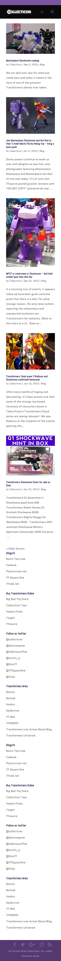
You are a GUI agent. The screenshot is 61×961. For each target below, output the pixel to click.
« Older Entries (15, 549)
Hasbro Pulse (14, 612)
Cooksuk (11, 565)
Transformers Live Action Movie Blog (29, 729)
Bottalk (10, 698)
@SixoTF (11, 664)
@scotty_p (13, 658)
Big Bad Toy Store (17, 599)
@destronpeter (15, 646)
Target (10, 618)
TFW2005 (12, 723)
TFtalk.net (12, 584)
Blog (42, 64)
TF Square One (15, 578)
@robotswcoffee (16, 652)
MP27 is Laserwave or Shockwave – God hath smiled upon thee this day (29, 275)
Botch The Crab (15, 559)
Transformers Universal (20, 735)
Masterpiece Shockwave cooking (22, 60)
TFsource (11, 624)
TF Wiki (10, 717)
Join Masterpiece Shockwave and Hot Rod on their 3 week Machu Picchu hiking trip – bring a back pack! (30, 144)
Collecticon (15, 64)
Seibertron (12, 711)
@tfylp (10, 677)
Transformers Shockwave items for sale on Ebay (28, 483)
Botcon (10, 692)
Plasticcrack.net (16, 571)
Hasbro (10, 704)
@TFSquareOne (16, 670)
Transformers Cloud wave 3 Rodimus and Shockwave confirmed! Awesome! (27, 378)
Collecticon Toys (16, 605)
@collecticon (14, 639)
